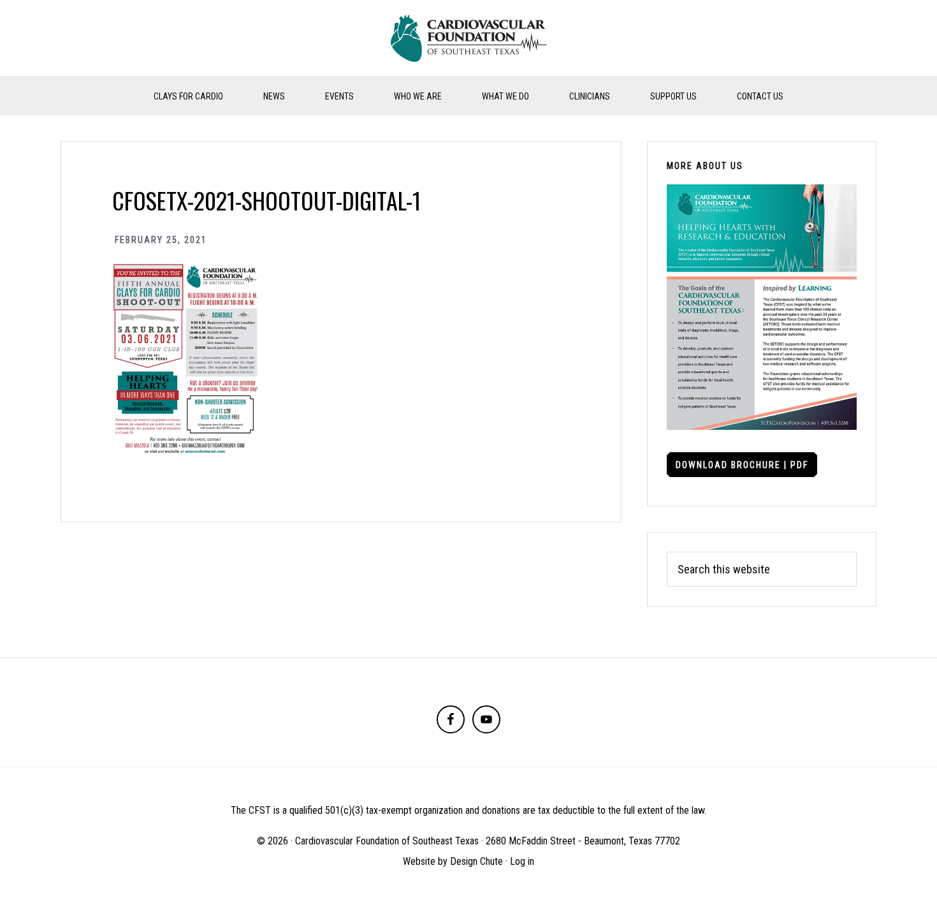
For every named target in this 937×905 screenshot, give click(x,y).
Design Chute (476, 861)
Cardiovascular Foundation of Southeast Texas (468, 38)
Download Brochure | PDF (742, 465)
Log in (522, 861)
